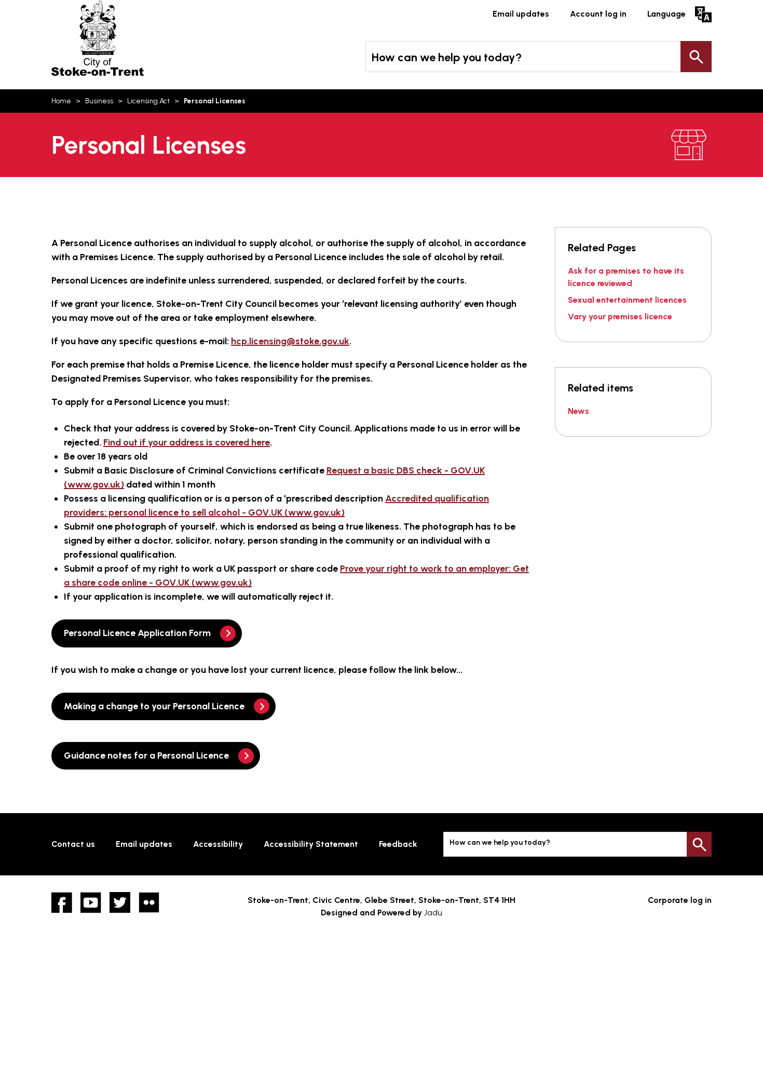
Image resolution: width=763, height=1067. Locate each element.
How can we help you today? (447, 57)
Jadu (433, 912)
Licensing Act (148, 101)
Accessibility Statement (311, 844)
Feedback (398, 844)
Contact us (73, 844)
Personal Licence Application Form (137, 633)
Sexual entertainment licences (627, 300)
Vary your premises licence (620, 316)
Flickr (149, 902)
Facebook (61, 902)
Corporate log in (680, 900)
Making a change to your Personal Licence (154, 706)
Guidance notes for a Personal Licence (146, 755)
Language (666, 14)
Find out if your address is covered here (186, 442)
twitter (120, 902)
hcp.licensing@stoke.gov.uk (290, 341)
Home (61, 101)
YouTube (90, 902)
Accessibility (218, 844)
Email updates (521, 14)
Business (99, 101)
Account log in (598, 14)
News (578, 411)
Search (696, 56)
